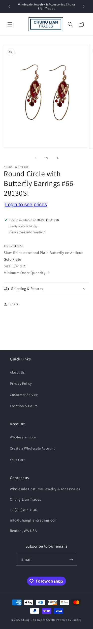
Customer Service (24, 394)
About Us (17, 372)
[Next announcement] (83, 6)
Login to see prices (26, 204)
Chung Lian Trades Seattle (38, 620)
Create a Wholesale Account (32, 448)
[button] (9, 24)
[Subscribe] (71, 559)
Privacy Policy (20, 383)
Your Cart (17, 459)
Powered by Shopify (69, 620)
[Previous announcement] (9, 6)
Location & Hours (24, 406)
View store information (27, 232)
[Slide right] (57, 157)
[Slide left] (35, 157)
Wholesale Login (23, 437)
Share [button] (14, 304)
